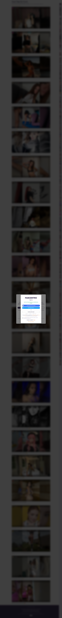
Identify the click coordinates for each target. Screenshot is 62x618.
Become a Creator (31, 321)
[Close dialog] (40, 295)
